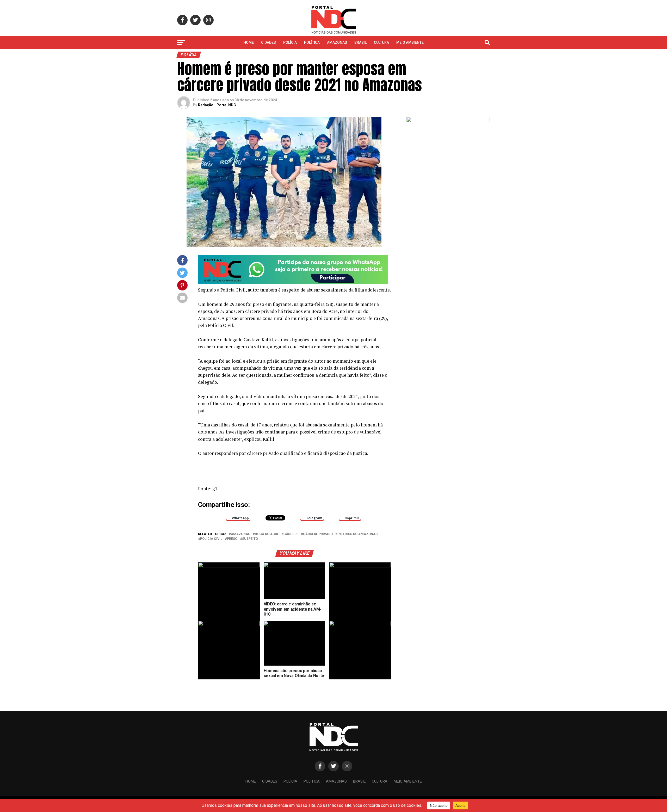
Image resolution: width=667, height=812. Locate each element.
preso (232, 539)
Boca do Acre (267, 534)
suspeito (250, 539)
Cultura (381, 42)
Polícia (290, 42)
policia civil (211, 539)
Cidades (268, 42)
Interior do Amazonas (357, 534)
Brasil (360, 42)
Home (248, 42)
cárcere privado (318, 534)
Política (312, 42)
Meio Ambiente (410, 42)
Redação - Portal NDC (217, 105)
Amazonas (337, 42)
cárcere (290, 534)
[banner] (293, 282)
